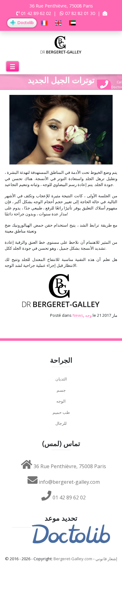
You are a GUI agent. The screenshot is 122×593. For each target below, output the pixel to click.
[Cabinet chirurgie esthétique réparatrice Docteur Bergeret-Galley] (61, 44)
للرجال (61, 423)
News (78, 315)
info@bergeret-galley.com (69, 481)
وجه (88, 315)
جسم (61, 390)
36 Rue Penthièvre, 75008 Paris (69, 466)
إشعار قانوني (106, 558)
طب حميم (61, 412)
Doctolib (25, 22)
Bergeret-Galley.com (72, 558)
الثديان (61, 379)
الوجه (61, 401)
